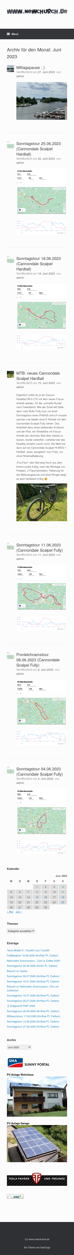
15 (37, 897)
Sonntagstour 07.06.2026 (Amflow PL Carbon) (33, 1026)
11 (62, 892)
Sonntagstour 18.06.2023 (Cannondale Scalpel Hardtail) (38, 263)
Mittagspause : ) (30, 67)
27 (19, 907)
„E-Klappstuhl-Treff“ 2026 (21, 1006)
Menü (15, 34)
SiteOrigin (45, 1247)
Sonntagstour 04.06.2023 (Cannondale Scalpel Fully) (39, 771)
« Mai (10, 911)
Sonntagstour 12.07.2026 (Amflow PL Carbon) (33, 995)
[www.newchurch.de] (37, 11)
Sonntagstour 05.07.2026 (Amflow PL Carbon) (33, 1001)
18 (62, 897)
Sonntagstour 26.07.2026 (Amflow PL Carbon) (33, 976)
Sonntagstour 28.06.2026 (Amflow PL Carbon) (33, 1011)
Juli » (19, 911)
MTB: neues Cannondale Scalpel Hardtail (38, 375)
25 (62, 902)
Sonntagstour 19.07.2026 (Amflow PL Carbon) (33, 981)
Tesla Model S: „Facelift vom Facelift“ (28, 950)
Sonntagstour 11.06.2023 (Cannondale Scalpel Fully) (39, 547)
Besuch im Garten (17, 971)
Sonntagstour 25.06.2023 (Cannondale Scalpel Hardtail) (38, 149)
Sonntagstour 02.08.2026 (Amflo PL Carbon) (32, 966)
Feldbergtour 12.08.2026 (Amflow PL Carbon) (32, 955)
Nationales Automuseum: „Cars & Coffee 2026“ (33, 960)
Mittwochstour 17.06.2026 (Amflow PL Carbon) (33, 1016)
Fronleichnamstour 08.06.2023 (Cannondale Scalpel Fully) (38, 660)
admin (20, 76)
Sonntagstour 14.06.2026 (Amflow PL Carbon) (33, 1021)
